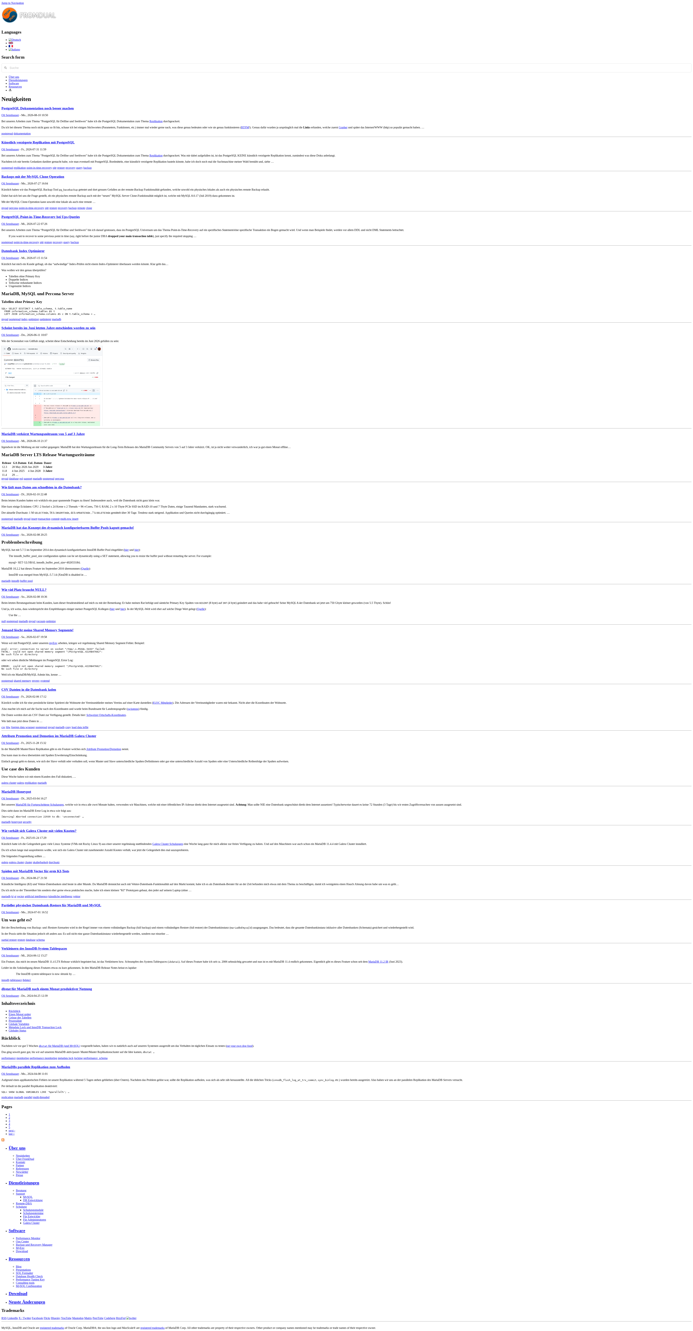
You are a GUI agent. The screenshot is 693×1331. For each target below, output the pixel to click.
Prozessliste (15, 1020)
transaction (44, 518)
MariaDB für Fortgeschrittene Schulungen (40, 804)
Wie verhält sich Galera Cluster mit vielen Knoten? (39, 831)
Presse (19, 1175)
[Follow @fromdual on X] (131, 1318)
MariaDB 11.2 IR (378, 961)
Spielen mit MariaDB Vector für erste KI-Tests (35, 871)
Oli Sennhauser (10, 115)
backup (87, 167)
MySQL (28, 1196)
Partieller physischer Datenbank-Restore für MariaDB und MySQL (51, 905)
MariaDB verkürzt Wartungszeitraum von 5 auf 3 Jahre (43, 434)
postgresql (7, 133)
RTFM (245, 127)
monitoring (22, 1058)
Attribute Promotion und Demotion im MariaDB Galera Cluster (48, 736)
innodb (15, 580)
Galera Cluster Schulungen (167, 843)
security (27, 821)
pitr (54, 167)
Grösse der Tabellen (20, 1017)
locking (78, 1058)
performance (8, 1058)
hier (126, 549)
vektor (76, 896)
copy (68, 727)
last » (12, 1133)
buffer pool (26, 580)
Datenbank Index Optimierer (23, 251)
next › (12, 1130)
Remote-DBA (24, 1203)
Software (14, 83)
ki (12, 896)
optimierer (45, 319)
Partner (20, 1165)
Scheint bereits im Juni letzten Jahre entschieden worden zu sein (48, 328)
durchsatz (54, 862)
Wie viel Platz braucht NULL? (24, 590)
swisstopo (133, 708)
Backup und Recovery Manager (34, 1244)
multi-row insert (69, 518)
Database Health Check (29, 1276)
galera (20, 782)
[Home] (29, 24)
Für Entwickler (31, 1216)
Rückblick (14, 1011)
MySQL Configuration (29, 1286)
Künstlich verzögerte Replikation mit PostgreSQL (38, 142)
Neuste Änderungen (27, 1302)
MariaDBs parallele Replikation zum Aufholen (35, 1067)
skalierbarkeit (40, 862)
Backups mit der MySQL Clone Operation (32, 177)
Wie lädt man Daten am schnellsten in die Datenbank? (41, 487)
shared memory (22, 680)
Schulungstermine (33, 1213)
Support (20, 1193)
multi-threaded (41, 1097)
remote (81, 208)
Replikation (156, 121)
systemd (45, 680)
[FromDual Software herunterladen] (10, 90)
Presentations (23, 1269)
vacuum (40, 621)
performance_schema (95, 1058)
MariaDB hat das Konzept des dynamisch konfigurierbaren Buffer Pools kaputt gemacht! (67, 528)
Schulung (21, 1206)
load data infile (80, 727)
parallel (28, 1097)
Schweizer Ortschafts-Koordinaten (106, 715)
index (24, 319)
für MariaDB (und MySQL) (59, 1045)
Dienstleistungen (18, 80)
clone (89, 208)
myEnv (53, 643)
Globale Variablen (19, 1024)
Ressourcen (15, 86)
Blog (18, 1266)
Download (22, 1251)
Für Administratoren (34, 1219)
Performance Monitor (28, 1238)
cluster (28, 862)
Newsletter (22, 1171)
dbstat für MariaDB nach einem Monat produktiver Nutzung (46, 989)
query (79, 167)
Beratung (21, 1190)
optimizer (33, 319)
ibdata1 (27, 980)
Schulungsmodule (33, 1209)
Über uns (14, 76)
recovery (70, 167)
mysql (4, 208)
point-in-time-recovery (39, 167)
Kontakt (20, 1162)
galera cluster (8, 782)
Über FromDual (25, 1158)
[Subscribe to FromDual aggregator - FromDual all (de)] (2, 1140)
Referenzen (22, 1168)
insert (34, 518)
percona (13, 208)
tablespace (16, 980)
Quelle (85, 568)
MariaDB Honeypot (16, 792)
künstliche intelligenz (60, 896)
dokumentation (22, 133)
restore (61, 167)
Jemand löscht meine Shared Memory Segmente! (37, 630)
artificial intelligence (36, 896)
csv (3, 727)
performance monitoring (43, 1058)
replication (7, 1097)
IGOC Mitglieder (163, 702)
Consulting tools (25, 1282)
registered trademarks (52, 1327)
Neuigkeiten (23, 1155)
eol (21, 478)
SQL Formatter (24, 1273)
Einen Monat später (20, 1014)
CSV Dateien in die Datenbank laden (28, 689)
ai (15, 896)
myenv (36, 680)
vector (20, 896)
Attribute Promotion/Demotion (103, 749)
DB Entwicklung (33, 1200)
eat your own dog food (239, 1045)
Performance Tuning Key (30, 1279)
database (14, 478)
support (28, 478)
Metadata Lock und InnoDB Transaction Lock (35, 1027)
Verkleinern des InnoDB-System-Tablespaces (34, 948)
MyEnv (20, 1248)
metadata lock (65, 1058)
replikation (20, 167)
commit (55, 518)
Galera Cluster (31, 1222)
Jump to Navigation (12, 3)
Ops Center (22, 1241)
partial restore (9, 939)
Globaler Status (17, 1030)
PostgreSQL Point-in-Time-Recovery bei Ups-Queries (40, 217)
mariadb (56, 319)
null (3, 621)
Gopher (343, 127)
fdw (8, 727)
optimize (51, 621)
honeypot (16, 821)
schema (40, 939)
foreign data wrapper (23, 727)
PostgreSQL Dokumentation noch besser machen (37, 108)
